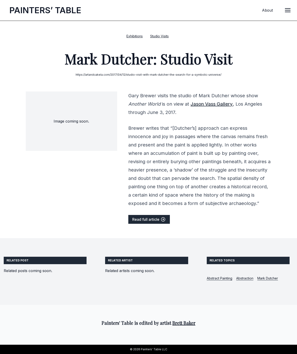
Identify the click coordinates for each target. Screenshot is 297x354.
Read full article (146, 219)
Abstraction (244, 278)
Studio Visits (159, 36)
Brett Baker (183, 323)
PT (45, 10)
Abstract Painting (219, 278)
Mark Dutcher (267, 278)
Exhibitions (134, 36)
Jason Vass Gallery (211, 104)
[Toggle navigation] (288, 10)
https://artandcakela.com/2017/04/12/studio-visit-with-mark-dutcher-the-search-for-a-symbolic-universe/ (148, 74)
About (267, 10)
